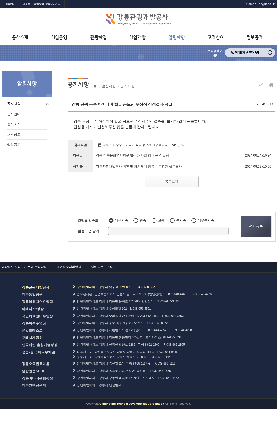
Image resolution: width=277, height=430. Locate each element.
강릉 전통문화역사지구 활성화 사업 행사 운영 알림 (132, 155)
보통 (161, 220)
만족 (143, 220)
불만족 (181, 220)
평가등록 (256, 226)
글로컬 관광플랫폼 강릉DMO (40, 3)
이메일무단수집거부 (105, 266)
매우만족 (121, 220)
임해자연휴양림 (247, 52)
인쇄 (271, 85)
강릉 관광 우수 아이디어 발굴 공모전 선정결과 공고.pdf (144, 145)
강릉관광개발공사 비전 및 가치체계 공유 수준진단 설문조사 (139, 166)
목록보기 (171, 181)
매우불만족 (206, 220)
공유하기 (261, 85)
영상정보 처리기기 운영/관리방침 (24, 266)
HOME (10, 3)
